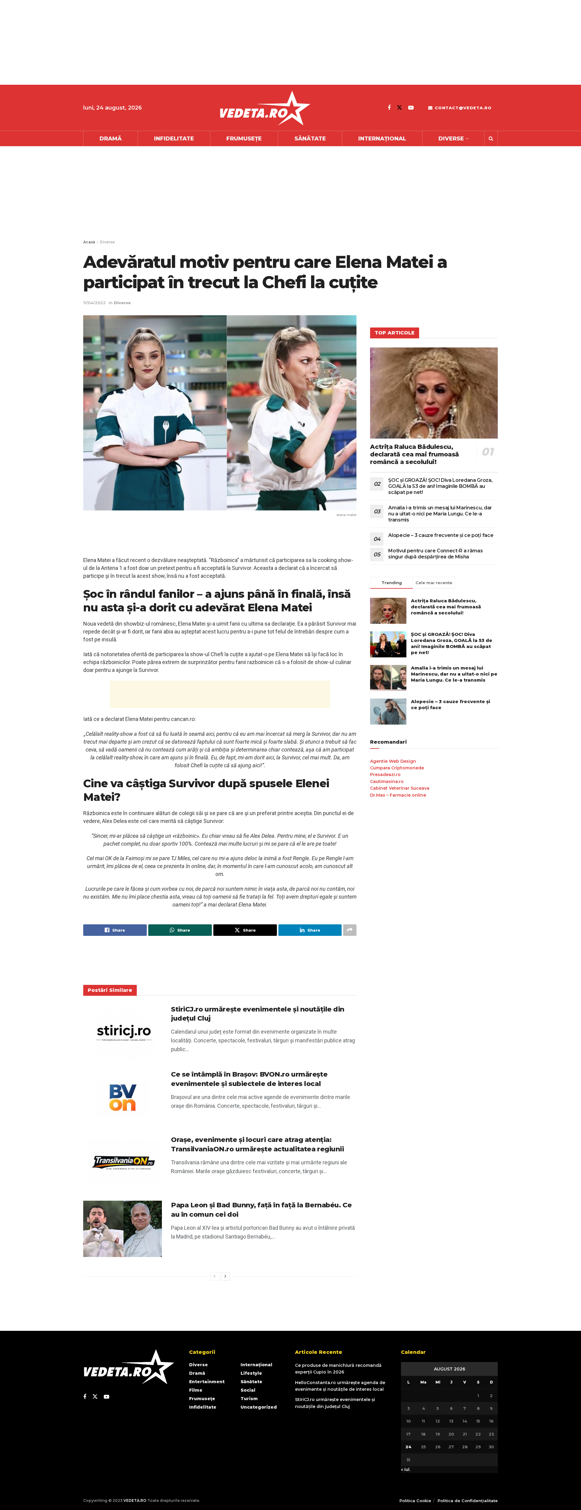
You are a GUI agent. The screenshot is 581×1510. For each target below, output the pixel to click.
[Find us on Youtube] (411, 107)
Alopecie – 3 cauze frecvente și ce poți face (440, 535)
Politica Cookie (415, 1500)
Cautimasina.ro (387, 781)
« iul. (405, 1469)
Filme (195, 1390)
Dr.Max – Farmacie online (398, 795)
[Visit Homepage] (264, 107)
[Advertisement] (181, 42)
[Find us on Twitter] (399, 107)
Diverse (451, 138)
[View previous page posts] (214, 1276)
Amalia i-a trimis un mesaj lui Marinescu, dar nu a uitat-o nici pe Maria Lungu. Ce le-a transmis (440, 514)
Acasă (89, 242)
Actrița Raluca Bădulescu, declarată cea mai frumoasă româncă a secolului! (414, 454)
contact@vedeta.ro (462, 107)
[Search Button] (491, 138)
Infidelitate (174, 138)
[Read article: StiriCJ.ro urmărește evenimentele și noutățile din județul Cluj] (122, 1033)
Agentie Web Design (393, 761)
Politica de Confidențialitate (468, 1500)
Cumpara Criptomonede (397, 768)
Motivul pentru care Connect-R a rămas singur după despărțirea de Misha (435, 554)
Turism (249, 1398)
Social (248, 1390)
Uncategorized (259, 1407)
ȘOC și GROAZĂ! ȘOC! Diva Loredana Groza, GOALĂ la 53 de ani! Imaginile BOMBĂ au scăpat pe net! (440, 486)
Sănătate (310, 138)
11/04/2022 (94, 302)
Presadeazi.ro (385, 774)
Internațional (382, 138)
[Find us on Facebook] (389, 107)
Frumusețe (244, 138)
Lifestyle (251, 1373)
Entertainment (207, 1381)
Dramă (111, 138)
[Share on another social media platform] (349, 930)
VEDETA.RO (134, 1500)
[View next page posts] (225, 1276)
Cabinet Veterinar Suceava (399, 788)
